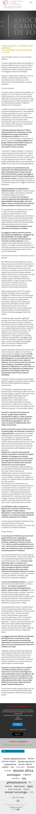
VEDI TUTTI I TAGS (18, 797)
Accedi (17, 724)
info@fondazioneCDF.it (16, 807)
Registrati (17, 734)
